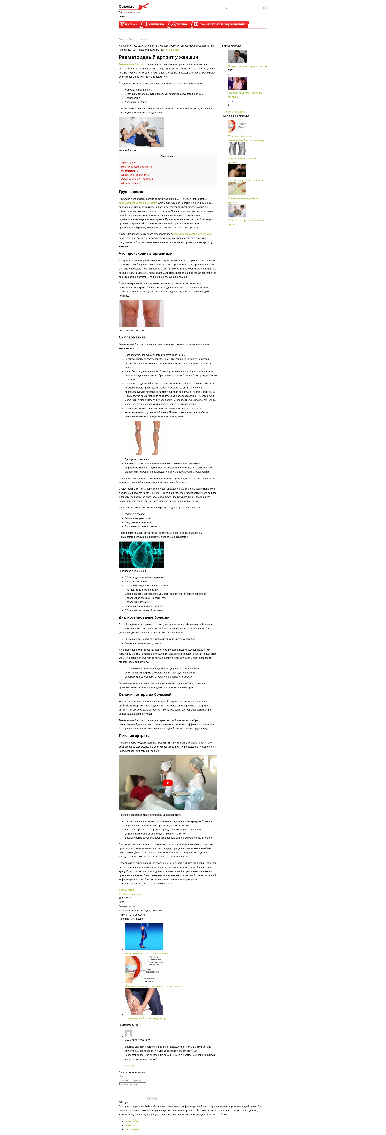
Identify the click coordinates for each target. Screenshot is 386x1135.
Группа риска (128, 162)
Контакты (130, 1125)
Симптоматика (129, 170)
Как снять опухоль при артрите (245, 180)
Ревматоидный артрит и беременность (147, 953)
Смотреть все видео (233, 111)
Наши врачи (132, 1129)
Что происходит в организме (136, 166)
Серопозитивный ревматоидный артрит (147, 1018)
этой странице (171, 50)
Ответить (130, 1065)
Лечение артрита (130, 183)
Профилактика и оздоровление (222, 24)
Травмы (182, 24)
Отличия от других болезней (136, 179)
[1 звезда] (120, 910)
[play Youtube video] (168, 782)
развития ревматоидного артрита (192, 234)
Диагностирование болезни (135, 175)
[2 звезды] (121, 910)
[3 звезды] (123, 910)
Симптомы (157, 24)
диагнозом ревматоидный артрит (138, 203)
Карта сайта (132, 1121)
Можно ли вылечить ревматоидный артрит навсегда (154, 986)
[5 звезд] (127, 910)
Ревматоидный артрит (131, 64)
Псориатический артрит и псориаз (247, 66)
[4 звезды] (125, 910)
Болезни (131, 24)
